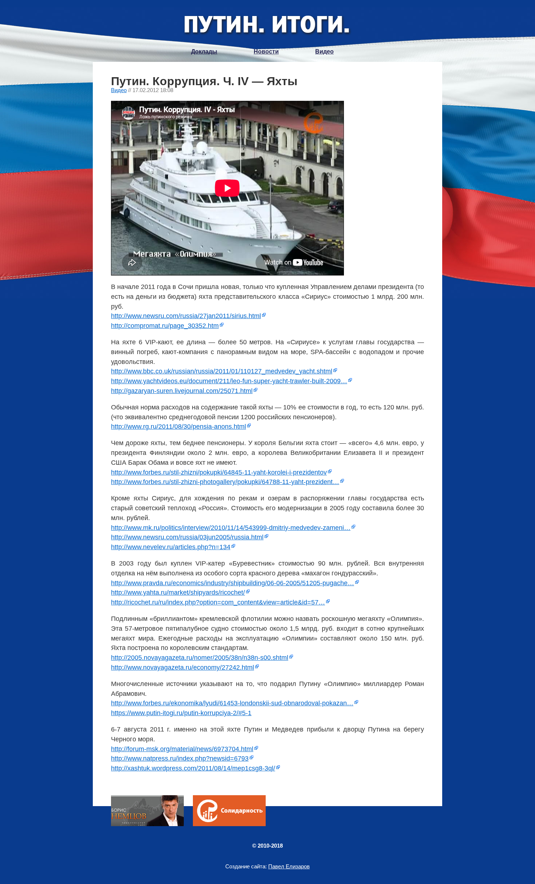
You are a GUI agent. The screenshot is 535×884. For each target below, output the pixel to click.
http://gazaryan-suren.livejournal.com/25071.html (182, 391)
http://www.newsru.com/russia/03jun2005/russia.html (187, 537)
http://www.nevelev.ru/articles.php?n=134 (170, 547)
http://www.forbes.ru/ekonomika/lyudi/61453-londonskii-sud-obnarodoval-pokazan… (232, 703)
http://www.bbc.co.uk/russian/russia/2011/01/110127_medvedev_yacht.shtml (221, 371)
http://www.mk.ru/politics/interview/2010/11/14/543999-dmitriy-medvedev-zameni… (230, 527)
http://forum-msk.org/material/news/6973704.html (182, 749)
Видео (324, 51)
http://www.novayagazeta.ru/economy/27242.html (182, 667)
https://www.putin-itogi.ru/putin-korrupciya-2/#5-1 (181, 713)
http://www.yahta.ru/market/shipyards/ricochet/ (178, 592)
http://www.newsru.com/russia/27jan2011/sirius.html (186, 316)
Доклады (204, 51)
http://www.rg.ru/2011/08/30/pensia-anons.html (178, 426)
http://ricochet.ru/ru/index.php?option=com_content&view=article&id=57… (218, 602)
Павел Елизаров (289, 866)
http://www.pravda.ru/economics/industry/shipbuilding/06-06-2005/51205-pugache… (232, 583)
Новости (266, 51)
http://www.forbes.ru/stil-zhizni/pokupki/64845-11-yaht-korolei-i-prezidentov (219, 472)
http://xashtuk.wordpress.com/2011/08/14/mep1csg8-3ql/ (193, 768)
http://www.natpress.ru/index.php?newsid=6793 (180, 758)
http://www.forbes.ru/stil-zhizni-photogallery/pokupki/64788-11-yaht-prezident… (225, 481)
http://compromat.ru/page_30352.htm (165, 325)
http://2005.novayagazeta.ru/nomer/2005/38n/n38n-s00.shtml (199, 657)
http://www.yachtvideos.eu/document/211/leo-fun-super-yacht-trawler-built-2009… (229, 381)
